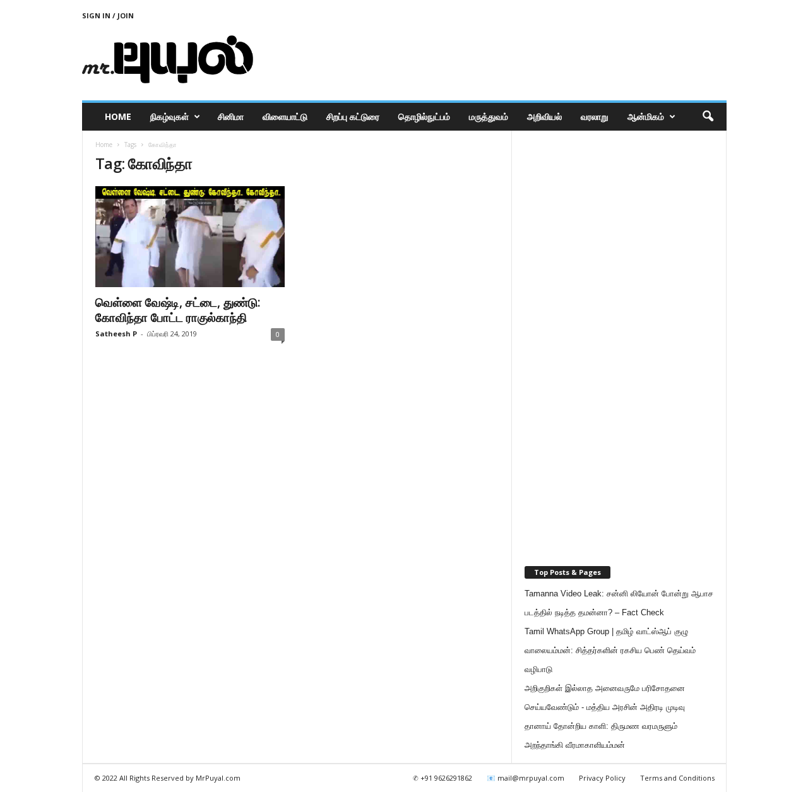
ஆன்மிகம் (645, 116)
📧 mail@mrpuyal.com (525, 778)
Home (118, 116)
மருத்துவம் (488, 116)
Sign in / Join (108, 15)
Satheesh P (116, 333)
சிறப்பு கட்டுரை (352, 116)
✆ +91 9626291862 (442, 778)
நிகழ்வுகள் (169, 116)
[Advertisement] (497, 59)
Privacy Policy (602, 778)
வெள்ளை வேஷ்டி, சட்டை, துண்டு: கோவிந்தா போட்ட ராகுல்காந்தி (177, 310)
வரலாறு (595, 116)
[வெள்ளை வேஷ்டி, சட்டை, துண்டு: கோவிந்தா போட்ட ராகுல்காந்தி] (190, 236)
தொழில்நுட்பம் (424, 116)
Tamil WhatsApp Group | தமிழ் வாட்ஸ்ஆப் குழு (606, 631)
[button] (708, 117)
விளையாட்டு (285, 116)
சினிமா (231, 116)
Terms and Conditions (677, 778)
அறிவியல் (544, 116)
